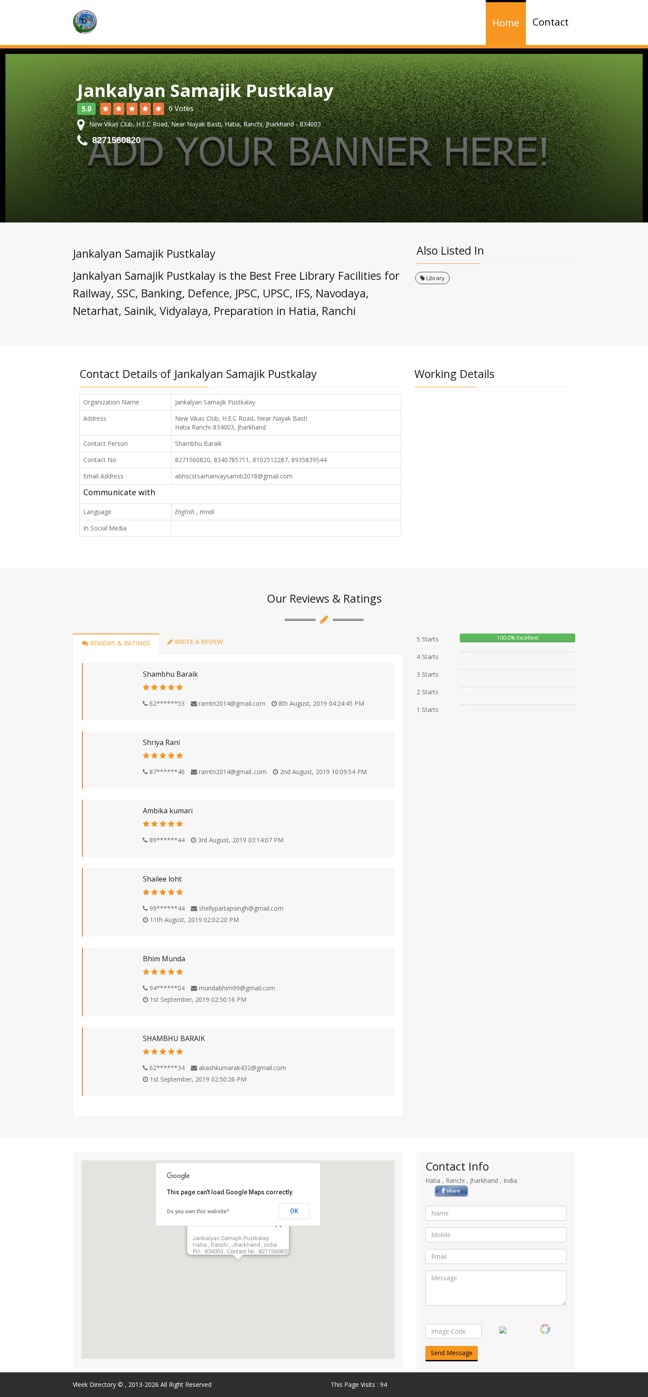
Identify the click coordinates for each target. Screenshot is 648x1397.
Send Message (452, 1353)
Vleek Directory (94, 1384)
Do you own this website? (198, 1211)
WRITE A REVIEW (198, 641)
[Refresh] (545, 1329)
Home (505, 23)
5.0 (86, 109)
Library (435, 278)
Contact (551, 22)
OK (294, 1211)
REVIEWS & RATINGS (119, 643)
